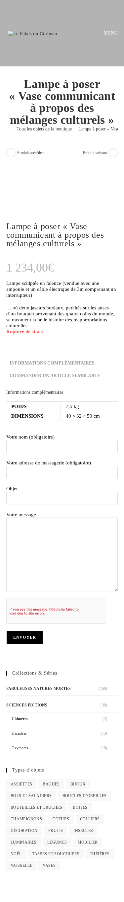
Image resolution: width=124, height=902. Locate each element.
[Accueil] (8, 128)
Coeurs (61, 819)
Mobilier (88, 842)
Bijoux (78, 784)
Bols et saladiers (31, 795)
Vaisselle (21, 865)
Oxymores (20, 748)
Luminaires (24, 842)
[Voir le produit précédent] (11, 152)
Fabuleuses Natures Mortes (38, 688)
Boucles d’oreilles (84, 795)
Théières (99, 854)
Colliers (90, 819)
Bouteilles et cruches (36, 807)
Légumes (57, 842)
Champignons (26, 819)
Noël (16, 854)
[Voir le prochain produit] (113, 152)
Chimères (20, 718)
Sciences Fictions (26, 705)
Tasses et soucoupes (55, 854)
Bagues (51, 784)
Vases (49, 865)
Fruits (55, 830)
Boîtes (80, 807)
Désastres (19, 733)
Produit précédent (31, 152)
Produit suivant (95, 152)
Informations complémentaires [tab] (52, 363)
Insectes (83, 830)
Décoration (24, 830)
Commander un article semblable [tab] (55, 375)
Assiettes (21, 784)
